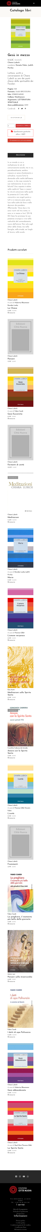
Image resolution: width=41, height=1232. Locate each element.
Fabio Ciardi (19, 411)
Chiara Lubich (14, 62)
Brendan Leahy (13, 305)
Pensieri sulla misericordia (20, 977)
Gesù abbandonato (17, 1090)
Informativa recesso (20, 1229)
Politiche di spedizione (20, 1211)
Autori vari (11, 974)
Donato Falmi (21, 65)
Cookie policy (20, 1223)
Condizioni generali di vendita (20, 1225)
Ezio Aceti (11, 690)
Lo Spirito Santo (15, 1148)
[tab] (20, 155)
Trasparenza (20, 1214)
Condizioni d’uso (20, 1227)
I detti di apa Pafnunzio (19, 1032)
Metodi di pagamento (20, 1209)
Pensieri (11, 359)
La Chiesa (12, 308)
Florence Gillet (20, 633)
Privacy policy (20, 1221)
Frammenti (13, 864)
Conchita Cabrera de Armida (18, 748)
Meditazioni (20, 97)
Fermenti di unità (16, 465)
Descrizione (20, 155)
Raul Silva (18, 1145)
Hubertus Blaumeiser (22, 302)
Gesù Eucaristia (15, 414)
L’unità (11, 813)
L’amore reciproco (16, 636)
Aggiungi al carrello (23, 125)
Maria (10, 577)
